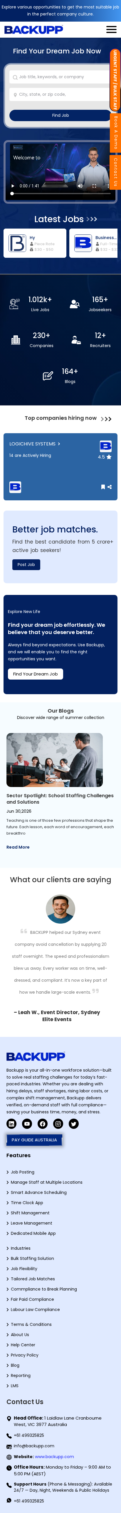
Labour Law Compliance (35, 1309)
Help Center (23, 1345)
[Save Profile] (103, 487)
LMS (15, 1386)
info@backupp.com (34, 1446)
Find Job (60, 115)
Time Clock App (27, 1203)
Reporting (21, 1375)
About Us (20, 1335)
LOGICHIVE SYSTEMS (33, 444)
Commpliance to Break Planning (44, 1289)
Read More (18, 847)
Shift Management (30, 1213)
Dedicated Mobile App (33, 1233)
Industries (21, 1248)
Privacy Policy (24, 1355)
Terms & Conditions (31, 1324)
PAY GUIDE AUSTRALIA (34, 1140)
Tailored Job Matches (33, 1279)
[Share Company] (109, 487)
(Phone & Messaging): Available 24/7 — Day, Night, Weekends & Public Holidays (63, 1487)
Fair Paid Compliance (32, 1299)
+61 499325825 (29, 1435)
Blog (15, 1365)
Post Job (26, 564)
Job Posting (22, 1172)
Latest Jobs (59, 219)
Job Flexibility (24, 1269)
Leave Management (31, 1223)
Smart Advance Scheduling (39, 1192)
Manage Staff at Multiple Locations (47, 1182)
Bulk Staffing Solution (32, 1258)
